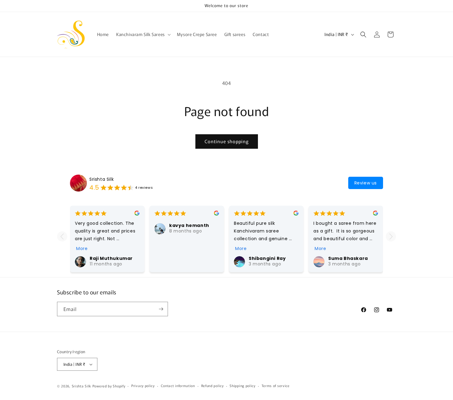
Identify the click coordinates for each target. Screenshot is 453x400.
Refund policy (212, 385)
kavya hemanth (189, 225)
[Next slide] (391, 236)
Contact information (178, 385)
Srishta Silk (101, 179)
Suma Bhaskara (348, 258)
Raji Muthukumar (111, 258)
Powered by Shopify (108, 385)
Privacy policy (143, 385)
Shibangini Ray (267, 258)
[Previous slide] (62, 236)
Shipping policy (242, 385)
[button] (142, 34)
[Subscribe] (161, 309)
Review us (365, 183)
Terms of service (276, 385)
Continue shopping (227, 141)
